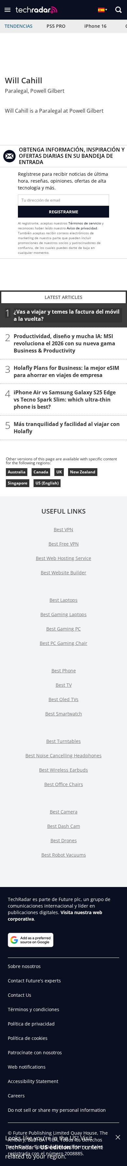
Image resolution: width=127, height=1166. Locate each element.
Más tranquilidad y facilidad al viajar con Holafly (67, 427)
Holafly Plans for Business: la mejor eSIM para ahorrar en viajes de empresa (66, 371)
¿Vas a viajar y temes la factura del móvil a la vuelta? (67, 315)
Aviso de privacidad (82, 228)
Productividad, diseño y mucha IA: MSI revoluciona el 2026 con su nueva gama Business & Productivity (64, 343)
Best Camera (64, 812)
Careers (16, 1095)
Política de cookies (28, 1038)
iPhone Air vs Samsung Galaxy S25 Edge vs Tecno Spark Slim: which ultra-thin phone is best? (65, 399)
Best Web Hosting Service (63, 558)
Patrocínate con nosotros (35, 1052)
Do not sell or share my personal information (57, 1110)
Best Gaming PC (63, 629)
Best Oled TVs (63, 699)
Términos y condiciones (33, 1009)
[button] (7, 10)
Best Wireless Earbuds (63, 770)
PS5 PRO (56, 26)
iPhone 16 (95, 26)
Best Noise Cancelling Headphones (63, 755)
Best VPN (63, 529)
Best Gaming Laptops (63, 614)
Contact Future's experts (34, 980)
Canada (41, 472)
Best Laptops (63, 600)
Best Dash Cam (63, 826)
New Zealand (82, 472)
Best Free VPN (64, 544)
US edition (55, 1147)
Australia (16, 472)
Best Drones (63, 840)
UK (59, 472)
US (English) (47, 483)
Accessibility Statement (33, 1081)
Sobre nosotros (24, 966)
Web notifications (27, 1067)
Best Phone (63, 670)
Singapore (17, 483)
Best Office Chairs (63, 784)
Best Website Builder (63, 572)
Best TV (64, 685)
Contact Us (19, 995)
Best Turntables (63, 741)
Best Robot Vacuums (63, 855)
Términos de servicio (84, 223)
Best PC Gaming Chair (63, 643)
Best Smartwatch (63, 714)
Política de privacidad (31, 1024)
